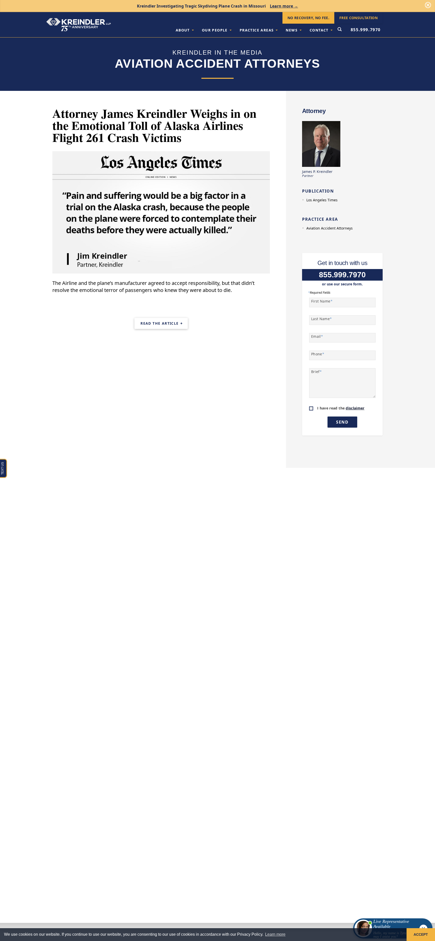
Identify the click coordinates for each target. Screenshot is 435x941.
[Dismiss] (428, 5)
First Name (322, 301)
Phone (317, 354)
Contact (319, 30)
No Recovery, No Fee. (308, 17)
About (183, 30)
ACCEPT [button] (421, 934)
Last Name (321, 318)
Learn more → (284, 6)
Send (342, 422)
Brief (316, 371)
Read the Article (159, 323)
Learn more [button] (275, 934)
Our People (215, 30)
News (292, 30)
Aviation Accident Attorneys (329, 228)
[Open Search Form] (340, 30)
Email (317, 336)
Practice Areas (257, 30)
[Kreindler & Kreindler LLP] (78, 24)
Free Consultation (358, 17)
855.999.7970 (366, 29)
